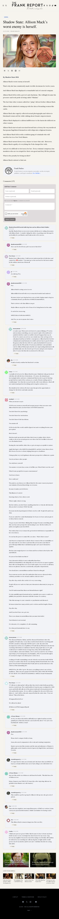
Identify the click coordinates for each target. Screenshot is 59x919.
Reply (13, 237)
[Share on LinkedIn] (15, 70)
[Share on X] (8, 70)
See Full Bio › (36, 173)
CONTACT (15, 897)
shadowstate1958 (16, 244)
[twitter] (47, 5)
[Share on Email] (19, 70)
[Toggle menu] (3, 5)
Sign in (15, 200)
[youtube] (55, 5)
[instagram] (50, 5)
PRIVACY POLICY (42, 897)
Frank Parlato (15, 31)
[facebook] (44, 5)
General (6, 17)
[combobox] (29, 910)
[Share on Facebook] (4, 70)
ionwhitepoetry (16, 759)
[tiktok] (52, 5)
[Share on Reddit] (12, 70)
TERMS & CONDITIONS (28, 897)
